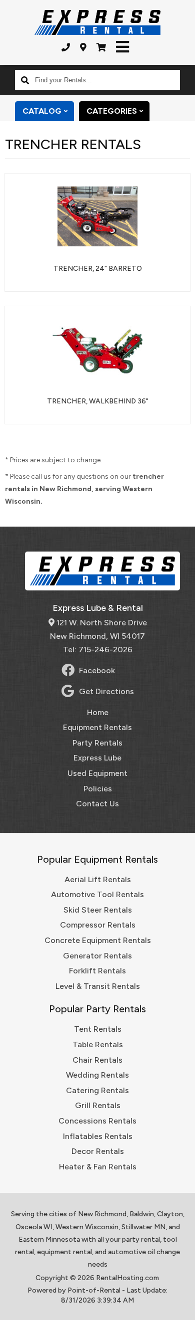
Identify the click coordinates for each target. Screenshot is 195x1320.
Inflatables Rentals (97, 1136)
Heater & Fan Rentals (97, 1166)
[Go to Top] (181, 1306)
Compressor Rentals (98, 925)
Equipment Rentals (97, 727)
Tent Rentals (98, 1029)
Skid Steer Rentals (98, 910)
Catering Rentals (97, 1090)
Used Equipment (98, 773)
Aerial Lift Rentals (97, 879)
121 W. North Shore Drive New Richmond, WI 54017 (98, 629)
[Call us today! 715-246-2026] (66, 47)
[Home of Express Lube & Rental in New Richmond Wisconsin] (97, 22)
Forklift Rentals (97, 970)
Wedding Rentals (97, 1075)
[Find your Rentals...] (25, 80)
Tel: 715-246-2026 (97, 649)
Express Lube (98, 757)
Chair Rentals (97, 1060)
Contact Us (97, 803)
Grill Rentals (97, 1105)
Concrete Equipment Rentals (97, 940)
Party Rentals (97, 743)
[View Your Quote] (101, 47)
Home (97, 712)
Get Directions (106, 691)
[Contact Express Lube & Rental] (83, 47)
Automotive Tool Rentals (97, 894)
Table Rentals (97, 1044)
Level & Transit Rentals (98, 986)
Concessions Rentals (97, 1121)
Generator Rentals (97, 955)
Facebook (97, 670)
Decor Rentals (98, 1151)
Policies (98, 788)
